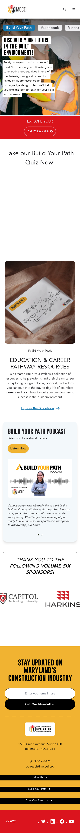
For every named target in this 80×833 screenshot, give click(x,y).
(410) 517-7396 (40, 761)
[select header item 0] (38, 534)
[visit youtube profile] (71, 821)
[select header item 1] (41, 534)
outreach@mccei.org (40, 766)
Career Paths (40, 131)
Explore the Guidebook (37, 408)
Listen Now (18, 448)
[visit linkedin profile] (52, 821)
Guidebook (50, 27)
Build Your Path (19, 27)
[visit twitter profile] (43, 821)
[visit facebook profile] (62, 821)
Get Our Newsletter (40, 704)
